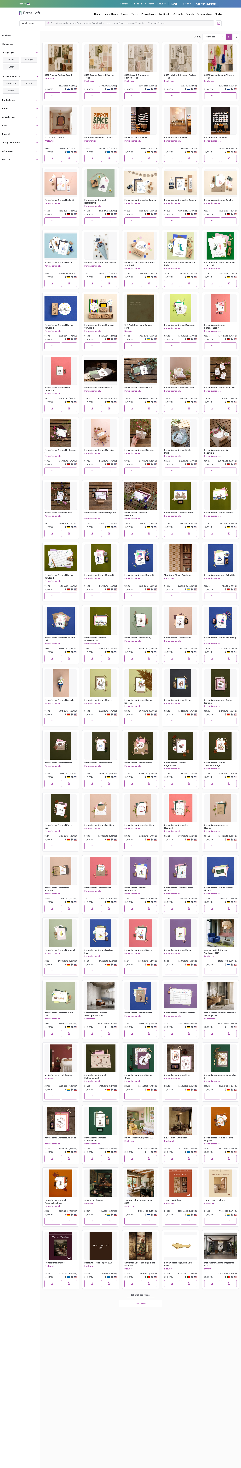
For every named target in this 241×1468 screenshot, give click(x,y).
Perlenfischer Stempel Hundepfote (135, 889)
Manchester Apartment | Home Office (219, 1264)
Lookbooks (164, 14)
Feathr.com (49, 78)
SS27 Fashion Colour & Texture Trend (219, 76)
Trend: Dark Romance (55, 1263)
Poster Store (90, 141)
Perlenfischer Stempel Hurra (58, 262)
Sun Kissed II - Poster (54, 137)
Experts (190, 14)
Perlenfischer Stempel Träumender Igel (215, 764)
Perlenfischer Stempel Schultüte (219, 575)
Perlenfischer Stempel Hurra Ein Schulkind (139, 264)
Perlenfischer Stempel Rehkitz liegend (218, 1139)
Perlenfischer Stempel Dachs (98, 700)
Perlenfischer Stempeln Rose (58, 512)
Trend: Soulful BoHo (173, 1200)
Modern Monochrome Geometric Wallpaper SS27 (220, 1014)
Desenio (128, 331)
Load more (140, 1303)
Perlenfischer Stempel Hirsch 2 (178, 700)
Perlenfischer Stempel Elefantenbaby (215, 326)
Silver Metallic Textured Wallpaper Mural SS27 (95, 1014)
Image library (110, 14)
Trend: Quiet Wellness (214, 1200)
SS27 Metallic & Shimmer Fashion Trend (180, 76)
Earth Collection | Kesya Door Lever (178, 1264)
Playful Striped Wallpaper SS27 (139, 1138)
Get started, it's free (206, 3)
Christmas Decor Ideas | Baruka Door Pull (139, 1264)
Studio (218, 14)
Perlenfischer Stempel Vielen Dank (178, 451)
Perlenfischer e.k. (132, 141)
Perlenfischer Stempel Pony (137, 637)
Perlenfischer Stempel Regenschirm (174, 764)
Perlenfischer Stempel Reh (177, 1075)
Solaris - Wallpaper (93, 1200)
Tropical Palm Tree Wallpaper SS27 (138, 1201)
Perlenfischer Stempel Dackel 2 (179, 512)
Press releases (148, 14)
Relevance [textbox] (210, 37)
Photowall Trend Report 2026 (98, 1263)
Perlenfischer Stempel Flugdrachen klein (55, 1201)
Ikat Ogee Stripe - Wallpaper (178, 575)
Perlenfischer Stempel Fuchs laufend (138, 701)
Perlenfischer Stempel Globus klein (98, 951)
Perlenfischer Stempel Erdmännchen (95, 1139)
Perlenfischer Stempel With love (219, 387)
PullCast (128, 1269)
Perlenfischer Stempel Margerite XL (100, 514)
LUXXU (207, 1269)
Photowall (49, 141)
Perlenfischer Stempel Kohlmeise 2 (220, 1076)
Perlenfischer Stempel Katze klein (58, 826)
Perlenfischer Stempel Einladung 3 (60, 451)
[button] (24, 4)
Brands (124, 14)
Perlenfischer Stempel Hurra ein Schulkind (219, 264)
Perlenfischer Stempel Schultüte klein (179, 264)
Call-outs (178, 14)
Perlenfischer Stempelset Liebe (99, 825)
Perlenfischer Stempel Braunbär (179, 325)
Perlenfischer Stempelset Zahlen (140, 200)
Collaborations (204, 14)
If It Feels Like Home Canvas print (138, 326)
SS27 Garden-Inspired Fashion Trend (99, 76)
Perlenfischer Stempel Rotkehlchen (95, 201)
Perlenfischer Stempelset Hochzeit (176, 826)
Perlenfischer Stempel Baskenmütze (95, 639)
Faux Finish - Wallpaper (175, 1138)
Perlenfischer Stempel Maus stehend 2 (57, 389)
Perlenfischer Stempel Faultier (218, 200)
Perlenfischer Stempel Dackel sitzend (178, 889)
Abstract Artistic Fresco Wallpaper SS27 (215, 951)
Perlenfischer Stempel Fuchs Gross (138, 1076)
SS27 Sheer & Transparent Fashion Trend (137, 76)
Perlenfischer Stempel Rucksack (59, 950)
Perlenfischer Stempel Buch (97, 887)
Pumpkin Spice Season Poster (98, 137)
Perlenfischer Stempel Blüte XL (59, 200)
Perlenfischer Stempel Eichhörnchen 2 (95, 1076)
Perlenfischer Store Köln (135, 137)
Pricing (151, 4)
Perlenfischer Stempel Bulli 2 (98, 387)
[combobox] (214, 37)
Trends (134, 14)
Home (97, 14)
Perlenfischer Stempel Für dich (179, 387)
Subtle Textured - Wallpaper (58, 1075)
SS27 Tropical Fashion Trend (58, 75)
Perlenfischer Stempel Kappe (138, 950)
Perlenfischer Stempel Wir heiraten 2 (216, 451)
